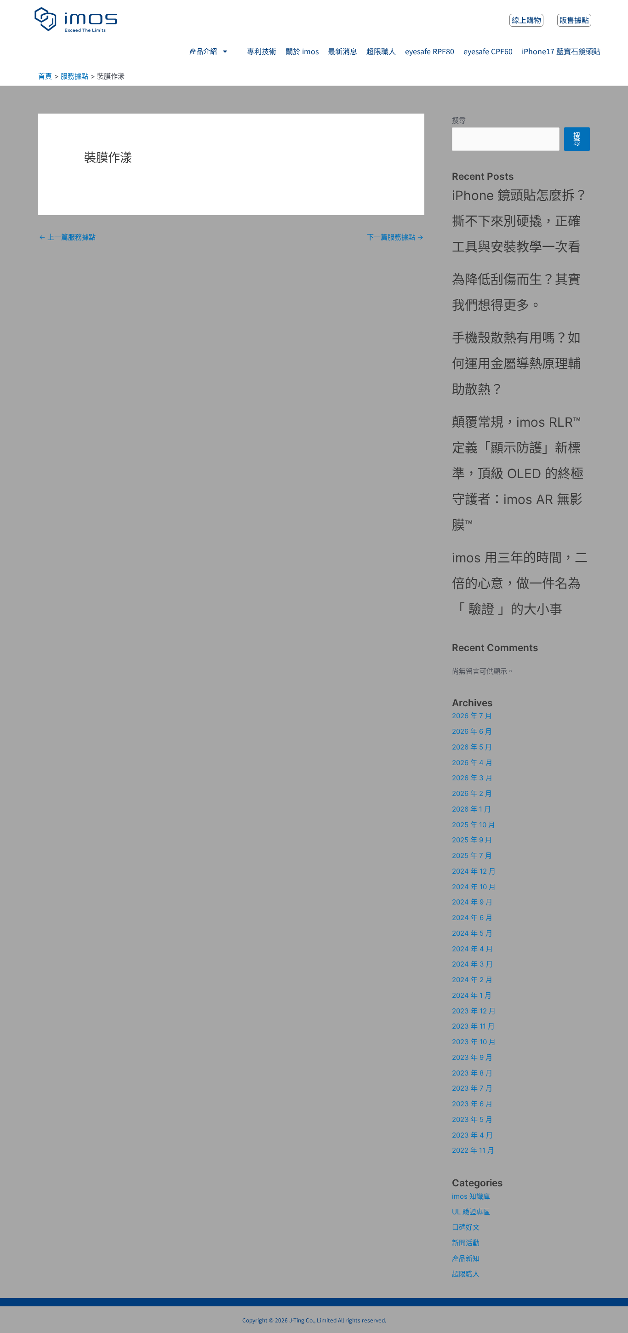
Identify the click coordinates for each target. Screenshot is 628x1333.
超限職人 (466, 1274)
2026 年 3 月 (472, 777)
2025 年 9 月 (472, 839)
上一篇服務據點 (67, 237)
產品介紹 (203, 51)
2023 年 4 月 (472, 1135)
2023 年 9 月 (472, 1057)
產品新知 (466, 1258)
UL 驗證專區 (471, 1211)
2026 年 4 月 (472, 762)
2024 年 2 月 (472, 979)
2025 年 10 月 (473, 824)
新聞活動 (466, 1242)
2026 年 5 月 (472, 747)
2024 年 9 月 (472, 902)
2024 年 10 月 (474, 886)
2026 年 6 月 (472, 731)
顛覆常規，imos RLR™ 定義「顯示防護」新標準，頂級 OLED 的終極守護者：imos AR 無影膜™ (517, 473)
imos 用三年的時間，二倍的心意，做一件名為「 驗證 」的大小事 (520, 583)
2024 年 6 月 (472, 917)
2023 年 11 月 (473, 1026)
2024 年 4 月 (472, 948)
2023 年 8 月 (472, 1073)
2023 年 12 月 (474, 1011)
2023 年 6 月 (472, 1103)
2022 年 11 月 (473, 1150)
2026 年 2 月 (472, 793)
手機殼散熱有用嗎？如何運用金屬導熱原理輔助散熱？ (516, 363)
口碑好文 (466, 1227)
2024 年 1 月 (471, 995)
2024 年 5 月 (472, 933)
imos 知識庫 (471, 1196)
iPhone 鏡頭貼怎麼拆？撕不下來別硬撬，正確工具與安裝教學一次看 (520, 221)
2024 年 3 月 (472, 964)
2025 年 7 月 (472, 855)
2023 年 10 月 (474, 1041)
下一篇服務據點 (395, 237)
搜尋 (459, 120)
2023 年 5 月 (472, 1119)
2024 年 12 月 (474, 871)
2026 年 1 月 (471, 809)
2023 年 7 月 (472, 1088)
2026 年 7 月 (472, 715)
